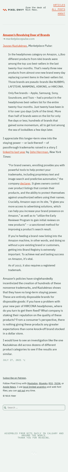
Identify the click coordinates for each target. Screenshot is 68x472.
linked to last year (14, 152)
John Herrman (39, 152)
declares (25, 183)
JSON (57, 383)
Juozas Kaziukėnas (15, 46)
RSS (51, 383)
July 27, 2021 (14, 360)
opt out (21, 390)
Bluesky (43, 383)
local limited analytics (34, 386)
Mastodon (32, 383)
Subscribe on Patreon (14, 377)
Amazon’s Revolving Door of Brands (26, 35)
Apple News (9, 386)
